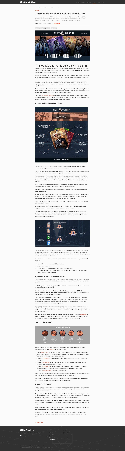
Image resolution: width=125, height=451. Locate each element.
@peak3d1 (46, 358)
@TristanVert (44, 352)
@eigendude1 (46, 362)
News (94, 2)
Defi (39, 7)
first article (51, 349)
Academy (83, 2)
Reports (78, 2)
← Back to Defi (39, 422)
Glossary (89, 2)
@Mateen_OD (47, 366)
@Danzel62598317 (47, 370)
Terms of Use (66, 434)
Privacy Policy (66, 432)
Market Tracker (100, 2)
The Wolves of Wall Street (47, 95)
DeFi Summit (83, 314)
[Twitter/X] (21, 435)
